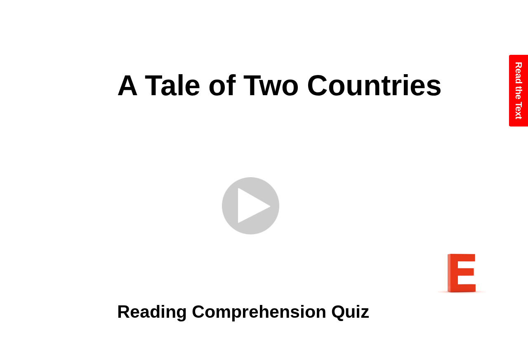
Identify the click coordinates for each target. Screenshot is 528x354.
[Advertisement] (264, 33)
